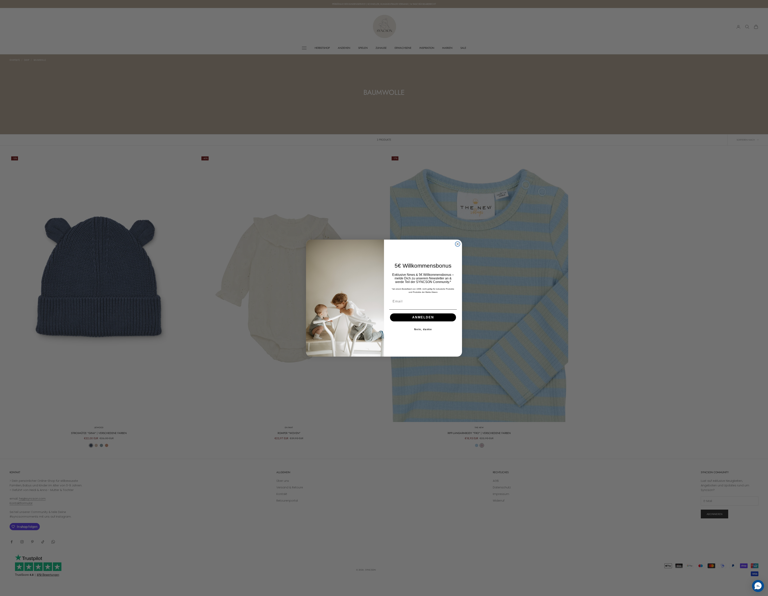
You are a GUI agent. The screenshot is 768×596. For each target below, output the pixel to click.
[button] (758, 586)
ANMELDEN (423, 317)
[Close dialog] (457, 244)
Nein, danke (423, 329)
